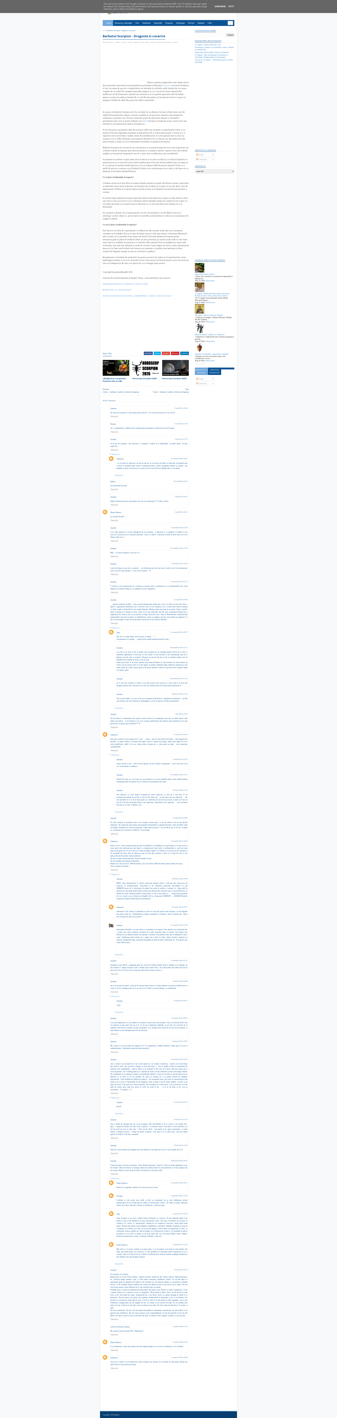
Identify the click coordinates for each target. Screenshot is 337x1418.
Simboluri (146, 23)
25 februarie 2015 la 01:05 (179, 1059)
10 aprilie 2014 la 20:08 (180, 981)
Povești (191, 23)
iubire (142, 42)
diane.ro (117, 1415)
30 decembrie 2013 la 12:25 (178, 678)
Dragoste (169, 23)
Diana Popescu (115, 512)
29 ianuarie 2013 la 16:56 (179, 563)
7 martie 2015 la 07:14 (180, 1102)
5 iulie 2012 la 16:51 (181, 496)
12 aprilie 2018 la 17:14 (180, 1326)
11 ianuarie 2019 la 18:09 (179, 1357)
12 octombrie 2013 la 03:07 (178, 632)
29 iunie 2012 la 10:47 (180, 481)
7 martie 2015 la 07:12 (180, 1000)
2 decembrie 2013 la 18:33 (179, 841)
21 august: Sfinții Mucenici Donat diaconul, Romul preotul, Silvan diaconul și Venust (212, 295)
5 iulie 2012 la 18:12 (181, 512)
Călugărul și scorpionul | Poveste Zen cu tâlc (115, 379)
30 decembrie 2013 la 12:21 (178, 647)
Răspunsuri (115, 454)
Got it (231, 6)
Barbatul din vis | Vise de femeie (117, 289)
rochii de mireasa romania (120, 1327)
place (169, 42)
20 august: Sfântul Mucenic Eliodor (209, 315)
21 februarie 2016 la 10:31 (179, 1183)
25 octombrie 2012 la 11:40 (178, 548)
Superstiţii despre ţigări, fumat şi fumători (212, 52)
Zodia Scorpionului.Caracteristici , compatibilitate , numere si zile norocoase (137, 295)
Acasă (105, 30)
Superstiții (158, 23)
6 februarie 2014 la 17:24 (179, 694)
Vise (137, 23)
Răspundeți (114, 416)
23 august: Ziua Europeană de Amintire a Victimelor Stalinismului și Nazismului (211, 56)
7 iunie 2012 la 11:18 (180, 423)
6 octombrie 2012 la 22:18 (179, 527)
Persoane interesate (214, 371)
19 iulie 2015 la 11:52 (180, 1119)
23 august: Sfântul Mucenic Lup (208, 45)
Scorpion (167, 85)
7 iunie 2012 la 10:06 (180, 408)
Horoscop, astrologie (123, 23)
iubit (147, 42)
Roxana (113, 424)
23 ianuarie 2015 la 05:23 (179, 907)
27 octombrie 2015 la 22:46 (178, 925)
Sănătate (200, 23)
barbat (145, 121)
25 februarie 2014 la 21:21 (179, 960)
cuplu (130, 42)
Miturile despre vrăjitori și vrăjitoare (209, 335)
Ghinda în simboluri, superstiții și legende (211, 354)
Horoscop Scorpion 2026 (144, 378)
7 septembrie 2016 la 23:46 (179, 1195)
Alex (118, 632)
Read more (210, 281)
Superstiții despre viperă (204, 274)
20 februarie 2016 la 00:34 (179, 1160)
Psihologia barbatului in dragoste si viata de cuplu (125, 283)
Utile (210, 23)
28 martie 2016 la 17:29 (180, 790)
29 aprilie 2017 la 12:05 (180, 1244)
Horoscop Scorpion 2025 (174, 378)
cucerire (124, 42)
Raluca (112, 482)
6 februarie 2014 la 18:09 (179, 878)
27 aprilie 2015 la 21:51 (180, 759)
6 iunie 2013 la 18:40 (180, 599)
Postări (201, 155)
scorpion (175, 42)
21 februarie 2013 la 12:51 (179, 581)
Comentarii (202, 159)
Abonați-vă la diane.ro (201, 371)
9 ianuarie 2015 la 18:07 (179, 1041)
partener (153, 42)
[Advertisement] (125, 64)
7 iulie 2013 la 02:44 (181, 714)
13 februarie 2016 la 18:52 (179, 458)
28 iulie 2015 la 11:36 (180, 1145)
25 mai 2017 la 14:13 (180, 1269)
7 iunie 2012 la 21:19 (180, 439)
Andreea (113, 408)
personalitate (161, 42)
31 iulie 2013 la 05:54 (180, 734)
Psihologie (180, 23)
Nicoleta (120, 1196)
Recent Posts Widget (200, 363)
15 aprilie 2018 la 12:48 (180, 1342)
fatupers (119, 925)
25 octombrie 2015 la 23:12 (178, 774)
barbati (117, 42)
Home (108, 23)
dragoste (136, 42)
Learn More (220, 6)
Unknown (120, 459)
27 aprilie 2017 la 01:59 (180, 1214)
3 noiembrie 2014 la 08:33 (179, 1018)
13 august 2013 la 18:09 (180, 818)
